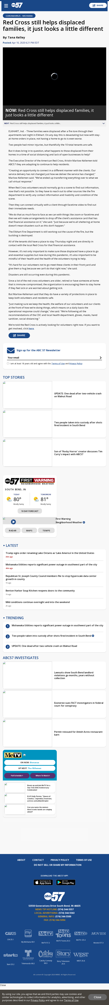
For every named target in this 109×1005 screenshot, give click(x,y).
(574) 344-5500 (63, 916)
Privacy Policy (75, 363)
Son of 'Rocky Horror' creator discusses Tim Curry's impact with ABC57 (78, 453)
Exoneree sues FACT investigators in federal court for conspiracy (78, 704)
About (21, 860)
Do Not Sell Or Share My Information (57, 864)
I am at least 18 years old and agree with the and (46, 363)
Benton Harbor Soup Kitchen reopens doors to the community (40, 590)
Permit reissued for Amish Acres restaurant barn (78, 733)
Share (100, 5)
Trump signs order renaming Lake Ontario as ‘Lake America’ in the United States (50, 553)
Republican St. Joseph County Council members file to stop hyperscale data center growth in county (51, 577)
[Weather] (30, 483)
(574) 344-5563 (67, 912)
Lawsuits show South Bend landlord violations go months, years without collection (74, 675)
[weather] (9, 499)
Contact (38, 860)
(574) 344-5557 (66, 909)
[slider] (39, 103)
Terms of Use (58, 363)
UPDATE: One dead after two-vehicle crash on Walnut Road (77, 395)
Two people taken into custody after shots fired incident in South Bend (78, 424)
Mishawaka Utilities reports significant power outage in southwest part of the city (51, 564)
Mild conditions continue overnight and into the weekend (38, 602)
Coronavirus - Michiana (19, 15)
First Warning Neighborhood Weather (69, 520)
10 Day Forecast (29, 511)
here (31, 328)
